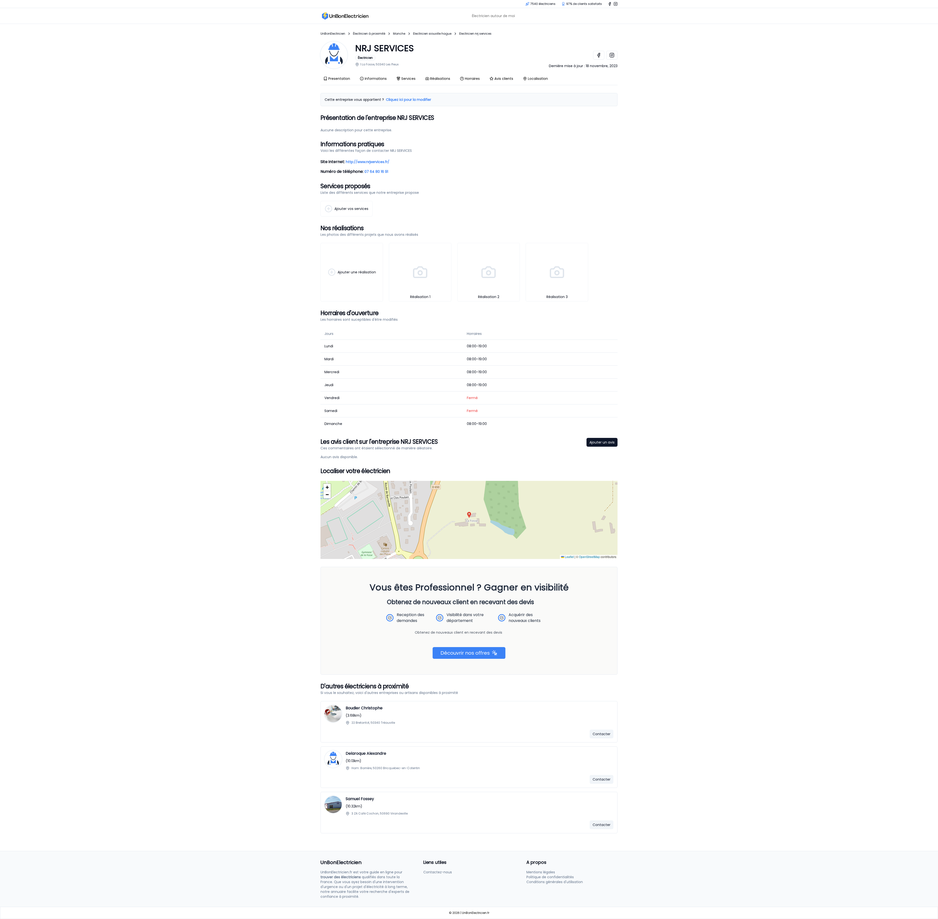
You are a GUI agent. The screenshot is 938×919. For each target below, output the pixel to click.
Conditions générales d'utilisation (554, 881)
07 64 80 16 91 (376, 171)
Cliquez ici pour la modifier (408, 99)
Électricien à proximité (369, 34)
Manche (399, 34)
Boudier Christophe (364, 708)
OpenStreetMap (589, 557)
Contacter (601, 734)
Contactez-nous (437, 872)
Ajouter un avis (602, 442)
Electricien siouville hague (432, 34)
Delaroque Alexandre (366, 753)
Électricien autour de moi (493, 15)
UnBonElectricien (332, 34)
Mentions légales (540, 872)
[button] (469, 515)
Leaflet (569, 557)
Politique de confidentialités (550, 877)
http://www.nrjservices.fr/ (367, 161)
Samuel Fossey (360, 799)
